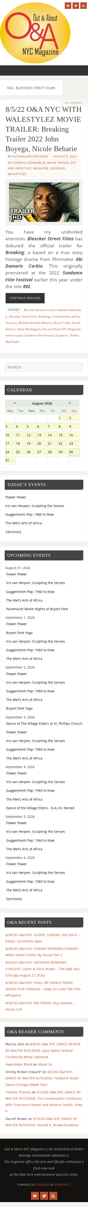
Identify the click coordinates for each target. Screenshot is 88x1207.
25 (21, 452)
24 (10, 452)
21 (52, 444)
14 (52, 435)
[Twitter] (76, 5)
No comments (74, 102)
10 (10, 435)
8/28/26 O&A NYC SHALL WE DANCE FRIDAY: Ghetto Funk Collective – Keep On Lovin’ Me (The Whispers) (43, 988)
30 (74, 452)
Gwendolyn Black (18, 1064)
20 (42, 444)
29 (63, 452)
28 (52, 452)
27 (42, 452)
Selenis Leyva (14, 335)
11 (21, 435)
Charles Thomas (18, 1092)
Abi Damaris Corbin (43, 310)
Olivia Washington (29, 329)
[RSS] (83, 5)
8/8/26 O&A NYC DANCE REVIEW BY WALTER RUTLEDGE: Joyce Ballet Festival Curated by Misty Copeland (42, 1050)
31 (10, 460)
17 (10, 444)
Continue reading (25, 298)
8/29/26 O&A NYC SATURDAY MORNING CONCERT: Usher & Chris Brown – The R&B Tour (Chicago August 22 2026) (42, 968)
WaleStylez (17, 174)
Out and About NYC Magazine (61, 329)
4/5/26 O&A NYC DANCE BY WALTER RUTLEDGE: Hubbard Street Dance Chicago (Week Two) (42, 1078)
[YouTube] (68, 5)
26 (31, 452)
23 (74, 444)
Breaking (44, 316)
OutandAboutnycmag (30, 156)
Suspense (57, 168)
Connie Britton (61, 316)
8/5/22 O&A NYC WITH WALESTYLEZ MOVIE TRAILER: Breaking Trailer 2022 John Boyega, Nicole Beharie (43, 129)
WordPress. (62, 1185)
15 (63, 435)
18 (21, 444)
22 (63, 444)
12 (31, 435)
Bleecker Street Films (23, 316)
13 (42, 435)
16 (74, 435)
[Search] (77, 368)
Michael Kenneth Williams (35, 323)
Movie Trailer (58, 163)
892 (26, 310)
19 (31, 444)
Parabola (43, 1185)
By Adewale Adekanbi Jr (27, 163)
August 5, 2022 (65, 156)
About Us (45, 1064)
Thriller (74, 335)
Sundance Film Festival (39, 335)
